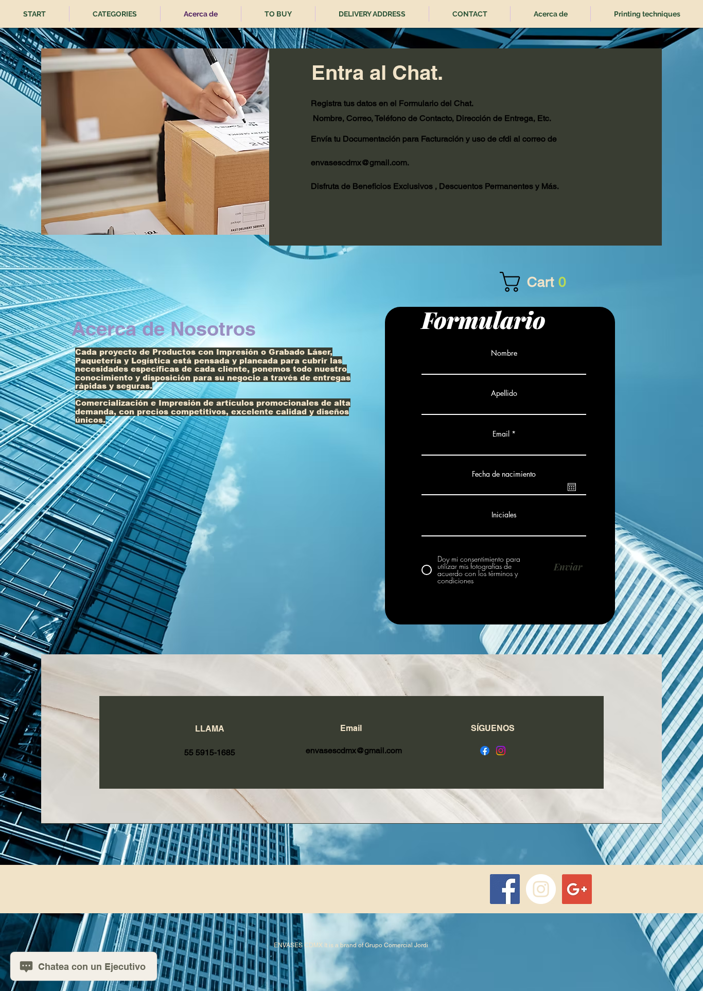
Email (501, 434)
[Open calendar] (572, 487)
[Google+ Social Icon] (577, 889)
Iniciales (504, 514)
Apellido (504, 393)
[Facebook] (485, 750)
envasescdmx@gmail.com (359, 162)
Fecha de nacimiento (504, 474)
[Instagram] (501, 750)
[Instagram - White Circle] (541, 889)
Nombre (504, 353)
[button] (546, 282)
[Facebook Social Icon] (505, 889)
